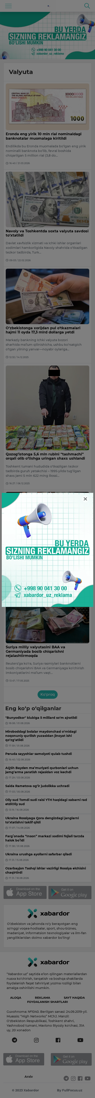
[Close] (85, 498)
